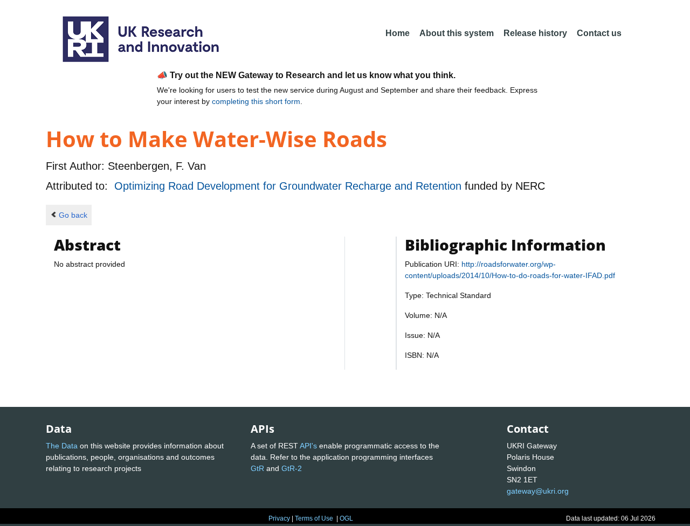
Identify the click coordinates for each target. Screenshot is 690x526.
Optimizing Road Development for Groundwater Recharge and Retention (289, 186)
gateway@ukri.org (538, 491)
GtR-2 (291, 468)
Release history (535, 33)
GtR (257, 468)
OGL (346, 518)
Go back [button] (73, 215)
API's (308, 445)
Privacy (279, 518)
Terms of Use (314, 518)
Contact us (599, 33)
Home (397, 33)
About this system (456, 33)
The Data (62, 445)
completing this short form (256, 101)
